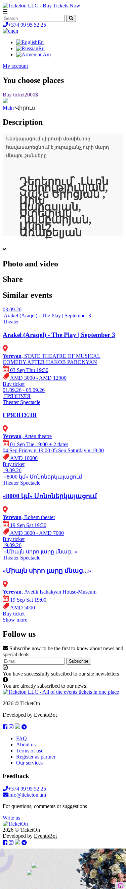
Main (8, 108)
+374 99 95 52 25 (27, 25)
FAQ (21, 738)
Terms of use (29, 750)
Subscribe (78, 661)
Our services (29, 763)
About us (26, 744)
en (15, 31)
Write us (11, 818)
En (41, 42)
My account (15, 66)
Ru (41, 48)
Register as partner (35, 756)
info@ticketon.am (27, 795)
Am (47, 54)
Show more (15, 620)
